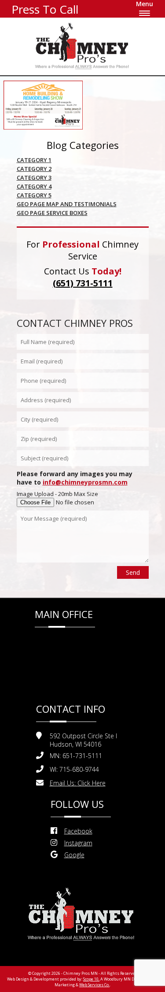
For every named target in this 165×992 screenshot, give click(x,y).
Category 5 (34, 195)
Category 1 (34, 160)
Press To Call (44, 9)
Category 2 (34, 169)
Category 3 (34, 177)
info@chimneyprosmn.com (85, 482)
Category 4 (34, 186)
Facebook (78, 831)
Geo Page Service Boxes (52, 213)
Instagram (78, 843)
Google (74, 855)
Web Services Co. (94, 985)
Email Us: (78, 783)
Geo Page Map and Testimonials (67, 204)
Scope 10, (91, 979)
